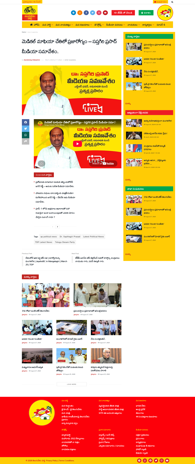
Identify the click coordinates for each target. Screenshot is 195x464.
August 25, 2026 (70, 374)
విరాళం (147, 12)
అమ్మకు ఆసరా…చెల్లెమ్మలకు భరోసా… (155, 162)
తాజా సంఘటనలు (33, 32)
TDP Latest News (43, 242)
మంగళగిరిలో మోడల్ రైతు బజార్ (69, 339)
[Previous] (53, 227)
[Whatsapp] (145, 460)
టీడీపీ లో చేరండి (124, 12)
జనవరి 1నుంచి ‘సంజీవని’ (32, 339)
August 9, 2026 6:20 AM (153, 124)
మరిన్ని (128, 103)
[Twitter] (156, 460)
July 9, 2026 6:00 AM (152, 137)
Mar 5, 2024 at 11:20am (53, 59)
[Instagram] (161, 460)
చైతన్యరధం (24, 314)
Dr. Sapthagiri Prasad (70, 236)
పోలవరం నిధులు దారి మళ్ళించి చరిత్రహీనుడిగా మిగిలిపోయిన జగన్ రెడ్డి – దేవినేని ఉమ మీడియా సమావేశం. (55, 197)
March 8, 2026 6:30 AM (152, 167)
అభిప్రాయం (162, 1)
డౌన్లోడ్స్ (97, 24)
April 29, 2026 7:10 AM (152, 153)
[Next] (58, 227)
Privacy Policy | (52, 460)
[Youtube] (167, 460)
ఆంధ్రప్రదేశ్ (27, 305)
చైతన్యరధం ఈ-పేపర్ (32, 1)
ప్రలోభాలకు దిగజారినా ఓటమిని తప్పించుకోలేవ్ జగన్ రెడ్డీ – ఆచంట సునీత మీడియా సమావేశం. (55, 184)
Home (24, 32)
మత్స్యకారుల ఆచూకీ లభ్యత (32, 367)
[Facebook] (150, 460)
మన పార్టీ (46, 24)
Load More (71, 384)
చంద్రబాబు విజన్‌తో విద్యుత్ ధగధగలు (154, 147)
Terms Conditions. (66, 460)
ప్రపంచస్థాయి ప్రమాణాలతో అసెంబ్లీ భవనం (90, 311)
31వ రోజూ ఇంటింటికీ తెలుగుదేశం (35, 311)
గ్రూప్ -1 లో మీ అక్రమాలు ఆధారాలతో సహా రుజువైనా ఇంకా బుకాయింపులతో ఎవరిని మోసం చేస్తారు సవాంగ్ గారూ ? (55, 212)
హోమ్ (37, 24)
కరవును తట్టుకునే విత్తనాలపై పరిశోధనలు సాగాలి (102, 369)
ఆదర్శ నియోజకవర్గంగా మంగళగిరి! (158, 120)
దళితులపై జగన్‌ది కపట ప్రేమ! (155, 133)
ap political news (49, 236)
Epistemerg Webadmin (32, 59)
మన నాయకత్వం (63, 24)
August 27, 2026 (35, 314)
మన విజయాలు (83, 24)
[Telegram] (139, 460)
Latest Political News (93, 236)
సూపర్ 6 (161, 24)
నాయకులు (133, 24)
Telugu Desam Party (65, 242)
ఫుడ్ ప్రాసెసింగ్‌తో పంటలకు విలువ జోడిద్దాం (69, 369)
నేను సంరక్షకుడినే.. (98, 339)
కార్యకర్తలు (147, 24)
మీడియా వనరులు (114, 24)
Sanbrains (189, 460)
